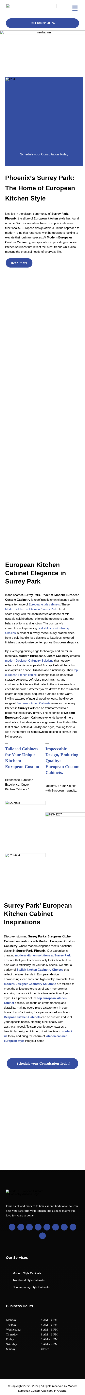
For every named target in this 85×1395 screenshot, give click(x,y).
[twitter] (20, 1227)
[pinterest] (46, 1227)
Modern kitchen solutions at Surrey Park (31, 609)
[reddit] (64, 1227)
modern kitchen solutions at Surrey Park (43, 955)
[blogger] (55, 1227)
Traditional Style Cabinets (28, 1280)
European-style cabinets (44, 604)
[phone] (42, 1235)
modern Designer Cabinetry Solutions (29, 660)
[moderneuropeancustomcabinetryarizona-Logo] (31, 5)
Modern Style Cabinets (27, 1273)
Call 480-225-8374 (43, 23)
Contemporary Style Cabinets (31, 1287)
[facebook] (12, 1227)
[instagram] (29, 1227)
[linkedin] (38, 1227)
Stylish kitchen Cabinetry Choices (40, 969)
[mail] (73, 1227)
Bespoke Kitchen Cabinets (33, 703)
